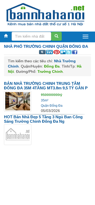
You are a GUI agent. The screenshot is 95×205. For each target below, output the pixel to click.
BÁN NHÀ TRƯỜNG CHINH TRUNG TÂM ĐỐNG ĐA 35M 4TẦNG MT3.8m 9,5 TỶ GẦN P (46, 85)
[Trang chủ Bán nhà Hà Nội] (45, 14)
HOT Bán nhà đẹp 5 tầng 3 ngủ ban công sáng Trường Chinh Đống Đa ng (43, 119)
